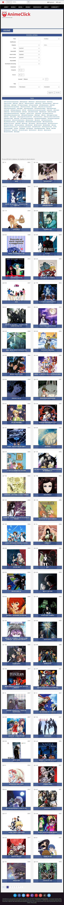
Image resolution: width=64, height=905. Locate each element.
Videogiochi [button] (37, 7)
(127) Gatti (24, 111)
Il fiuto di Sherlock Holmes (16, 470)
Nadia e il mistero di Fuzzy (47, 760)
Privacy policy (33, 902)
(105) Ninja (6, 116)
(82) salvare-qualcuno (19, 125)
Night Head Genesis (47, 615)
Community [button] (54, 7)
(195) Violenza (7, 105)
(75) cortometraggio (8, 128)
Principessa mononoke (47, 398)
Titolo (14, 38)
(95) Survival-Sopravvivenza (18, 120)
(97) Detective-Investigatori (40, 118)
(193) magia (14, 105)
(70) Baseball (22, 128)
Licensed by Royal (16, 277)
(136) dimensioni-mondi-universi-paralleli (37, 110)
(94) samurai (37, 120)
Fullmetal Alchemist (47, 277)
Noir (16, 181)
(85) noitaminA (32, 123)
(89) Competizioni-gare (48, 121)
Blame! (47, 253)
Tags (15, 83)
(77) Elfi (54, 126)
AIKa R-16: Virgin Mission (16, 736)
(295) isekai (15, 103)
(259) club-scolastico (29, 103)
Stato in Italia (13, 54)
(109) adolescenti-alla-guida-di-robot (12, 115)
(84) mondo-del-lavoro (53, 123)
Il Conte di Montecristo (48, 302)
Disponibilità (13, 60)
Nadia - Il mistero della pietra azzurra (47, 374)
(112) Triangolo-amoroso (47, 113)
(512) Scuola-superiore (41, 101)
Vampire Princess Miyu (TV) (47, 422)
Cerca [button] (46, 7)
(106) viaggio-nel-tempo (52, 115)
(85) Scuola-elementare (41, 123)
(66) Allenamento (33, 130)
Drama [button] (28, 7)
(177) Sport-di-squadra (23, 105)
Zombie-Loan (47, 784)
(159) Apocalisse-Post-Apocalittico (11, 106)
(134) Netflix (49, 110)
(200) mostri (55, 103)
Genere (14, 74)
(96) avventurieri (7, 120)
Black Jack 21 (16, 591)
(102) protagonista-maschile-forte (24, 116)
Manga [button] (13, 7)
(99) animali (17, 118)
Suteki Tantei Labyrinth (16, 832)
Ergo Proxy (48, 494)
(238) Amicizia (38, 103)
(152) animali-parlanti (28, 108)
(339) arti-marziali (8, 103)
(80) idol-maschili (38, 125)
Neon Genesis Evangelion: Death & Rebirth (16, 687)
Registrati (51, 2)
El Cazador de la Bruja (48, 711)
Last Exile (16, 229)
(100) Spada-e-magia (8, 118)
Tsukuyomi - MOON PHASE (48, 326)
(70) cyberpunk (29, 128)
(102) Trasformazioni (38, 116)
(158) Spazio (34, 106)
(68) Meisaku (15, 130)
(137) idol (24, 110)
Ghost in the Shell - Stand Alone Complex (16, 204)
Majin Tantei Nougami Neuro (47, 832)
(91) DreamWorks (21, 121)
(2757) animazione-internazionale (11, 101)
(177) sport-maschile (33, 105)
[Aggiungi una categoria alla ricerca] (19, 70)
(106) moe (43, 115)
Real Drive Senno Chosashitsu (16, 350)
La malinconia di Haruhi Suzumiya (16, 543)
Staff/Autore (13, 42)
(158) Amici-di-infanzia (25, 106)
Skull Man (16, 760)
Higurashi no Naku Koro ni (47, 519)
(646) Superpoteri (24, 101)
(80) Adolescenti (29, 125)
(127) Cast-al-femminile (16, 111)
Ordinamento (13, 86)
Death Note (47, 639)
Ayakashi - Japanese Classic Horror (16, 494)
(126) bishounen (43, 111)
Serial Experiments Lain (16, 253)
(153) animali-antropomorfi (10, 108)
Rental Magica (16, 856)
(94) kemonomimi (30, 120)
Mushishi (47, 446)
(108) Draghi (37, 115)
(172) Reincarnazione (44, 105)
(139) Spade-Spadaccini (15, 110)
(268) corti (21, 103)
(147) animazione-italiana (40, 108)
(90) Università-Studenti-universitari (34, 121)
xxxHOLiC (48, 543)
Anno (14, 48)
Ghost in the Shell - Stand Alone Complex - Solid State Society (16, 639)
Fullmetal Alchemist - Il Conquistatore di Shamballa (47, 470)
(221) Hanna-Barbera (47, 103)
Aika (16, 302)
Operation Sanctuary (16, 784)
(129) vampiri (56, 110)
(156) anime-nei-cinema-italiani (45, 106)
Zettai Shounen (16, 422)
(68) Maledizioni (7, 130)
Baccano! (47, 808)
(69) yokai (53, 128)
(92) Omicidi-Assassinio (46, 120)
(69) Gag (48, 128)
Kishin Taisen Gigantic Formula (47, 687)
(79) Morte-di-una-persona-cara (11, 126)
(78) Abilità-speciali (36, 126)
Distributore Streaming (10, 63)
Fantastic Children (47, 350)
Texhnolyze (48, 229)
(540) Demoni (32, 101)
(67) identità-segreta (23, 130)
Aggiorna (50, 92)
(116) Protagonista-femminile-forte (11, 113)
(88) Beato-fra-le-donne (9, 123)
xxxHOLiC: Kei (47, 880)
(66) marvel (40, 130)
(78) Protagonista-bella (47, 126)
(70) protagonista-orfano (39, 128)
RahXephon (47, 181)
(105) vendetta (13, 116)
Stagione (14, 45)
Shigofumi (16, 880)
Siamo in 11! (47, 663)
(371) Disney (49, 101)
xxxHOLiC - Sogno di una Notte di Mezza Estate (16, 518)
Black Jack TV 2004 (16, 374)
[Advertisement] (32, 23)
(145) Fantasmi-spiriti (51, 108)
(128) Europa (7, 111)
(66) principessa (47, 130)
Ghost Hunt (16, 663)
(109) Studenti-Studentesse (27, 115)
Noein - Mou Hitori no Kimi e (16, 446)
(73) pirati (16, 128)
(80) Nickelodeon (46, 125)
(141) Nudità (6, 110)
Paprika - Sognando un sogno (16, 615)
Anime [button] (6, 7)
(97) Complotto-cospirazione (26, 118)
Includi (20, 79)
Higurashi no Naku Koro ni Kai (16, 808)
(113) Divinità (38, 113)
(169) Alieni (52, 105)
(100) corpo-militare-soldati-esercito (52, 116)
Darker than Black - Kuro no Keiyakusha (16, 711)
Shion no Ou (48, 856)
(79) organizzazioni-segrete (25, 126)
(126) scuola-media (52, 111)
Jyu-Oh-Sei (16, 567)
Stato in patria (12, 57)
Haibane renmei (47, 205)
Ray (47, 567)
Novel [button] (20, 7)
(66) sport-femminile (8, 131)
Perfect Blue (16, 398)
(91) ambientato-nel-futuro (10, 121)
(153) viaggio (20, 108)
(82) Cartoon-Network (9, 125)
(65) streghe (16, 131)
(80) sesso (54, 125)
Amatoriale (13, 67)
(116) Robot (23, 113)
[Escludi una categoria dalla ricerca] (22, 70)
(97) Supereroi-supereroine (53, 118)
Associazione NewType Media (41, 898)
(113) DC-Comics (30, 113)
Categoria (13, 70)
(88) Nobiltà (18, 123)
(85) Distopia (25, 123)
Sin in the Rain (47, 591)
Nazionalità (13, 51)
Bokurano (47, 736)
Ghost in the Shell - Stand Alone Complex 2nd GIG (16, 325)
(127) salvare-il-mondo (33, 111)
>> (23, 887)
